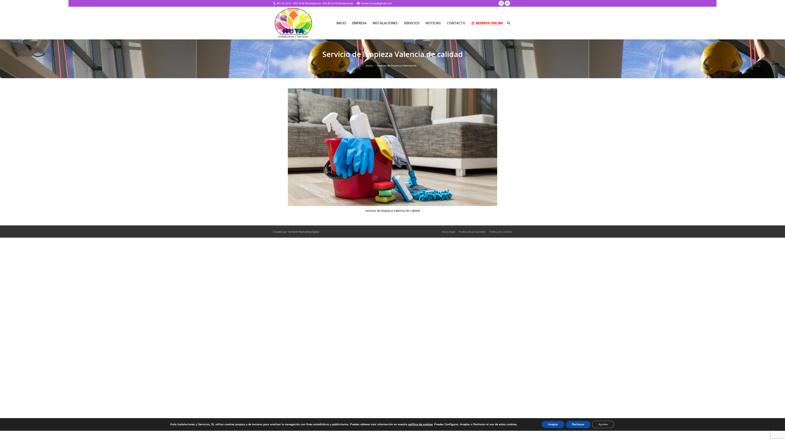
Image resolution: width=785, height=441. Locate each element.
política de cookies (420, 424)
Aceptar (553, 424)
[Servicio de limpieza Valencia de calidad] (392, 147)
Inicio (369, 65)
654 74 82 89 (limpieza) (307, 3)
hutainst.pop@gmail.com (376, 3)
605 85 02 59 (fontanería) (338, 3)
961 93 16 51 (284, 3)
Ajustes (603, 424)
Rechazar (578, 424)
